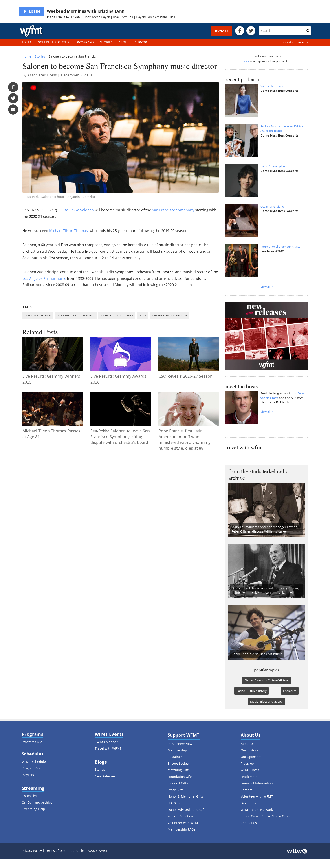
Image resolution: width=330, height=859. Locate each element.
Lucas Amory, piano (273, 166)
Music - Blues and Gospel (266, 701)
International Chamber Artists (280, 247)
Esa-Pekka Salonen (78, 210)
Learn (246, 61)
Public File (76, 850)
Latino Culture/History (252, 691)
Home (26, 56)
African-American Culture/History (266, 680)
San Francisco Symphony (173, 210)
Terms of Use (55, 850)
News (142, 315)
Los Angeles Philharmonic (44, 278)
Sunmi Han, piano (272, 86)
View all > (266, 287)
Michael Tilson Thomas (68, 230)
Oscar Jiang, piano (272, 206)
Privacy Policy (32, 850)
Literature (289, 691)
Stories (40, 56)
